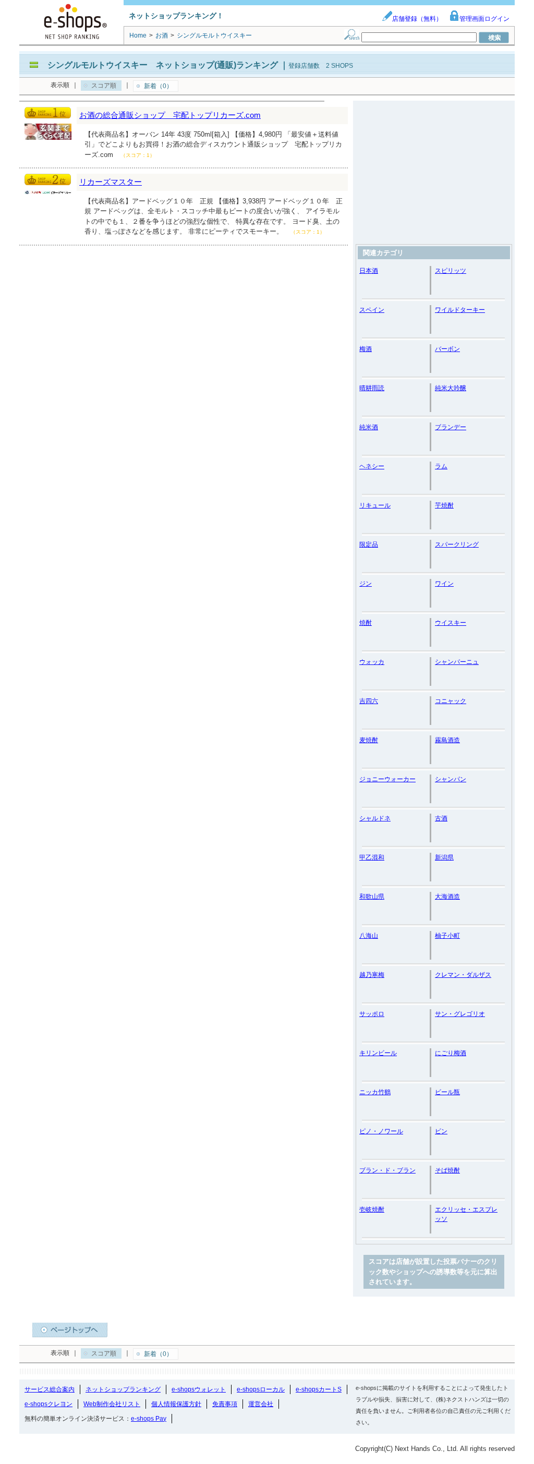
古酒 (441, 818)
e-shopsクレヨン (48, 1404)
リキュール (375, 505)
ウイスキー (450, 622)
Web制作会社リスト (111, 1404)
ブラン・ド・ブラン (387, 1170)
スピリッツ (450, 270)
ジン (365, 583)
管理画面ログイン (484, 18)
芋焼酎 (444, 505)
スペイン (371, 309)
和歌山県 (371, 896)
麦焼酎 (368, 740)
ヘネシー (371, 466)
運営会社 (260, 1404)
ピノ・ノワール (381, 1131)
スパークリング (457, 544)
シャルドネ (375, 818)
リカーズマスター (110, 181)
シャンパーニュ (457, 662)
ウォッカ (371, 662)
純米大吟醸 (450, 388)
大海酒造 (447, 896)
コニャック (450, 701)
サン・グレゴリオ (460, 1014)
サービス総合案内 (50, 1389)
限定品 (368, 544)
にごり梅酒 (450, 1053)
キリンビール (378, 1053)
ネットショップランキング (123, 1389)
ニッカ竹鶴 (375, 1092)
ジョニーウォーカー (387, 779)
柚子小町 (447, 935)
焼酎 (365, 622)
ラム (441, 466)
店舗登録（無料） (417, 18)
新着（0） (158, 86)
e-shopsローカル (261, 1389)
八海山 (368, 935)
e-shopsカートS (319, 1389)
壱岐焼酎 (371, 1209)
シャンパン (450, 779)
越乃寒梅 (371, 974)
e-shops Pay (148, 1418)
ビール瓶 (447, 1092)
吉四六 (368, 701)
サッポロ (371, 1014)
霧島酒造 (447, 740)
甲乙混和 (371, 857)
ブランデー (450, 427)
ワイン (444, 583)
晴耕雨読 (371, 388)
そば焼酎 (447, 1170)
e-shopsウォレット (199, 1389)
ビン (441, 1131)
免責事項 (224, 1404)
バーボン (447, 349)
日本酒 (368, 270)
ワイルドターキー (460, 309)
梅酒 (365, 349)
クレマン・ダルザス (463, 974)
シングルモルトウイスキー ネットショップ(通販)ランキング (162, 65)
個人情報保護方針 (176, 1404)
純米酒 (368, 427)
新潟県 (444, 857)
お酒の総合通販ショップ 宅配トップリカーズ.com (170, 115)
